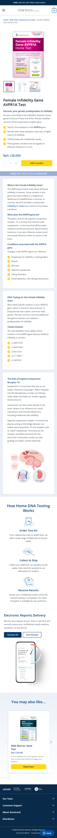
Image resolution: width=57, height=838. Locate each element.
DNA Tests (14, 20)
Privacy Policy (36, 833)
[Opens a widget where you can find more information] (47, 833)
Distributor (8, 819)
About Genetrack (12, 812)
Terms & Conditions (23, 833)
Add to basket (36, 163)
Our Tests (8, 798)
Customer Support (12, 805)
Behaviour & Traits (27, 20)
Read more (28, 766)
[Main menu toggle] (4, 10)
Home (5, 20)
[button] (6, 742)
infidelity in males (16, 206)
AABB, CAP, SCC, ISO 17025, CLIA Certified (29, 2)
